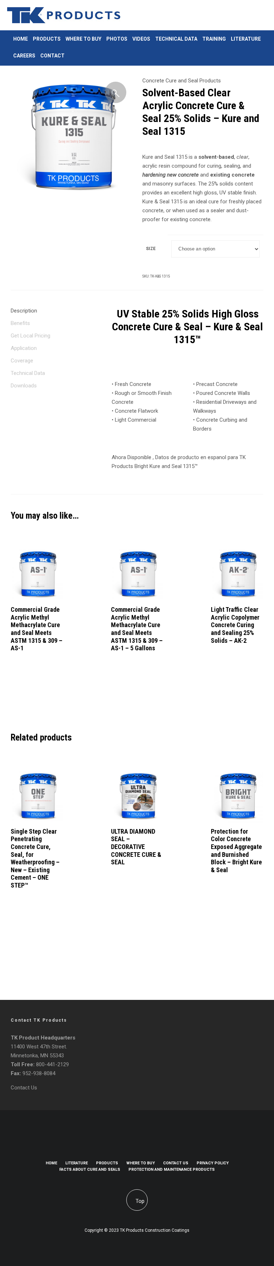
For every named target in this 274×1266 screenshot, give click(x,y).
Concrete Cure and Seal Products (181, 80)
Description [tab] (24, 310)
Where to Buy (83, 39)
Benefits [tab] (20, 323)
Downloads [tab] (24, 385)
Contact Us (24, 1087)
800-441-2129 (52, 1064)
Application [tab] (24, 348)
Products (47, 39)
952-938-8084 (38, 1073)
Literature (246, 39)
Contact (52, 56)
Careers (24, 56)
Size (151, 248)
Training (214, 39)
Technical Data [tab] (28, 373)
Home (20, 39)
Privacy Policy (213, 1163)
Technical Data (176, 39)
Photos (116, 39)
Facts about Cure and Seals (89, 1169)
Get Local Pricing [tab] (30, 335)
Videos (141, 39)
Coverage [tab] (22, 360)
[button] (115, 92)
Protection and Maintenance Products (171, 1169)
